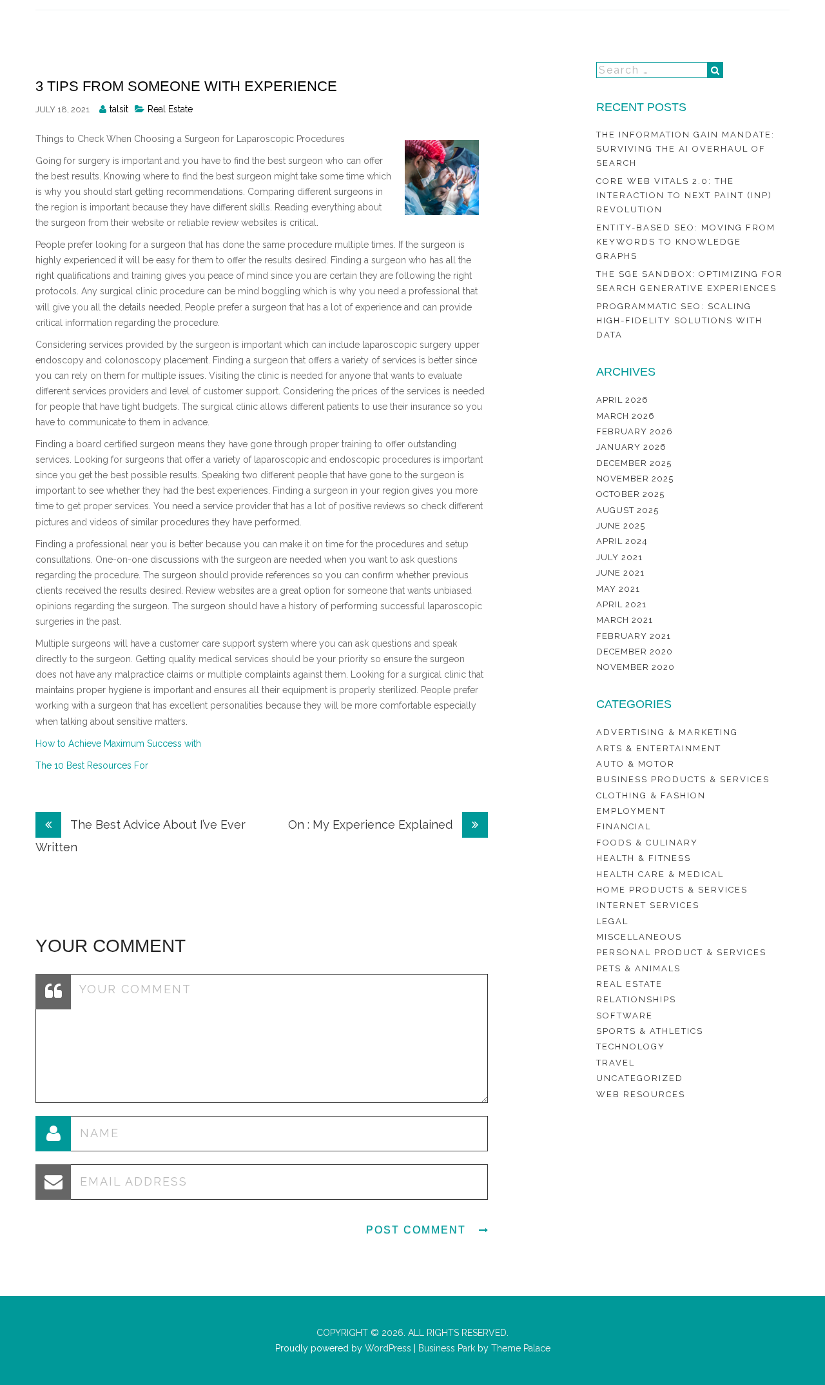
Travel (615, 1062)
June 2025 (620, 526)
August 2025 (627, 510)
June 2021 (620, 573)
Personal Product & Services (681, 952)
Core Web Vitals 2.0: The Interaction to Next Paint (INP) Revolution (684, 195)
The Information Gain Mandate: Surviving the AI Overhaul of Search (685, 149)
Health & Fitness (643, 858)
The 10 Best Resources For (91, 765)
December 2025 (634, 463)
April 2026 (622, 400)
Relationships (636, 999)
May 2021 (618, 589)
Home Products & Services (672, 890)
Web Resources (640, 1094)
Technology (630, 1046)
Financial (623, 826)
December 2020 (634, 651)
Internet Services (647, 905)
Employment (631, 811)
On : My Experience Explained (372, 824)
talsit (119, 109)
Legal (612, 921)
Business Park (446, 1348)
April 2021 (621, 604)
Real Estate (170, 109)
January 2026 (631, 447)
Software (624, 1015)
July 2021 (619, 557)
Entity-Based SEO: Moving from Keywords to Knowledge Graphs (685, 242)
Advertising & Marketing (667, 732)
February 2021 (633, 636)
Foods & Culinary (647, 842)
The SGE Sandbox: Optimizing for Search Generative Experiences (689, 281)
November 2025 (635, 478)
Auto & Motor (635, 764)
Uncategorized (639, 1078)
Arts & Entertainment (658, 748)
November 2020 (635, 667)
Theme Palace (520, 1348)
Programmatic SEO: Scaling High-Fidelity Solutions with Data (679, 320)
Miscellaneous (639, 937)
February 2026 (634, 431)
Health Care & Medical (660, 874)
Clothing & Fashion (651, 795)
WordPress (386, 1348)
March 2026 (625, 416)
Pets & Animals (638, 968)
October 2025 (630, 494)
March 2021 (624, 620)
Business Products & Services (683, 779)
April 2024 (622, 541)
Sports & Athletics (649, 1031)
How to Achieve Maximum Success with (118, 743)
